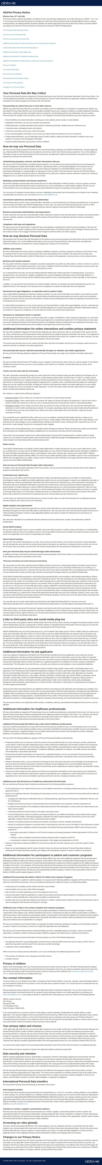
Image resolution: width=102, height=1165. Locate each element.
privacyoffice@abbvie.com (48, 195)
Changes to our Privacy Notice (14, 87)
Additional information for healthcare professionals (20, 56)
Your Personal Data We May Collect (15, 30)
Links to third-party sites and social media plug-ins (20, 48)
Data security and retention (12, 74)
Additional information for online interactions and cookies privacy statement (29, 43)
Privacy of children (9, 65)
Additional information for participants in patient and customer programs (28, 61)
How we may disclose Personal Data (16, 39)
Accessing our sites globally (13, 83)
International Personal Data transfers (16, 78)
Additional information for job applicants (17, 52)
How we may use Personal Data (14, 34)
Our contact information (11, 69)
